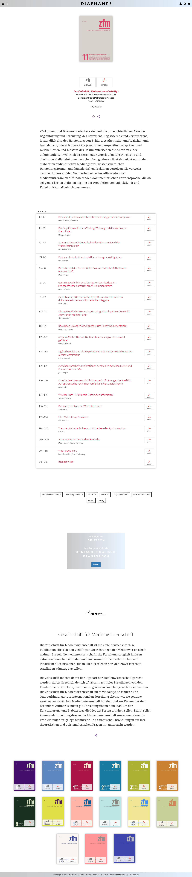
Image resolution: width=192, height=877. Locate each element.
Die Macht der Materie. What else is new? (80, 406)
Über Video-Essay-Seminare (73, 417)
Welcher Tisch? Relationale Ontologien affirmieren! (85, 395)
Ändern (96, 564)
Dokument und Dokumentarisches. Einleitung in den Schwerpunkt (94, 217)
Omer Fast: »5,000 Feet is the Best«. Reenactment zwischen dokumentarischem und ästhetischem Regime (90, 299)
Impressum (134, 874)
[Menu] (3, 3)
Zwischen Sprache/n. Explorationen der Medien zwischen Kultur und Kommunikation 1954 (95, 367)
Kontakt (104, 874)
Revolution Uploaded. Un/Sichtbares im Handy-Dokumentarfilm (92, 326)
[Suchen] (7, 3)
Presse (88, 874)
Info (82, 874)
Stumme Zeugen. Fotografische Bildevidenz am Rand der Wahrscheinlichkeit (89, 244)
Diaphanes (96, 3)
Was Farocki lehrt (67, 450)
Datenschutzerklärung (118, 874)
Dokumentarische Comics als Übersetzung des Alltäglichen (90, 257)
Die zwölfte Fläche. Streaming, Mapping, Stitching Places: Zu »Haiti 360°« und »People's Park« (93, 313)
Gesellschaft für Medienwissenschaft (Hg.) (96, 91)
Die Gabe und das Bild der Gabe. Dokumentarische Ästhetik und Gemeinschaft (92, 270)
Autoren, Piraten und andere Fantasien (79, 439)
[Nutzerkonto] (180, 3)
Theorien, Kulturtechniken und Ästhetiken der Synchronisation (92, 428)
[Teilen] (98, 116)
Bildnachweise (66, 461)
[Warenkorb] (189, 3)
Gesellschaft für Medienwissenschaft (96, 634)
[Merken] (94, 116)
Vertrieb (96, 874)
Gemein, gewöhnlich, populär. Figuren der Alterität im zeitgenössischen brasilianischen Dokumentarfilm (86, 284)
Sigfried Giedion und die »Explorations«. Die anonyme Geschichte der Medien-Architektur (95, 353)
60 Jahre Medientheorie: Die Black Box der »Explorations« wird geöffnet (91, 339)
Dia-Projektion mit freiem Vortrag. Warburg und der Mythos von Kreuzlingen (92, 230)
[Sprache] (185, 3)
